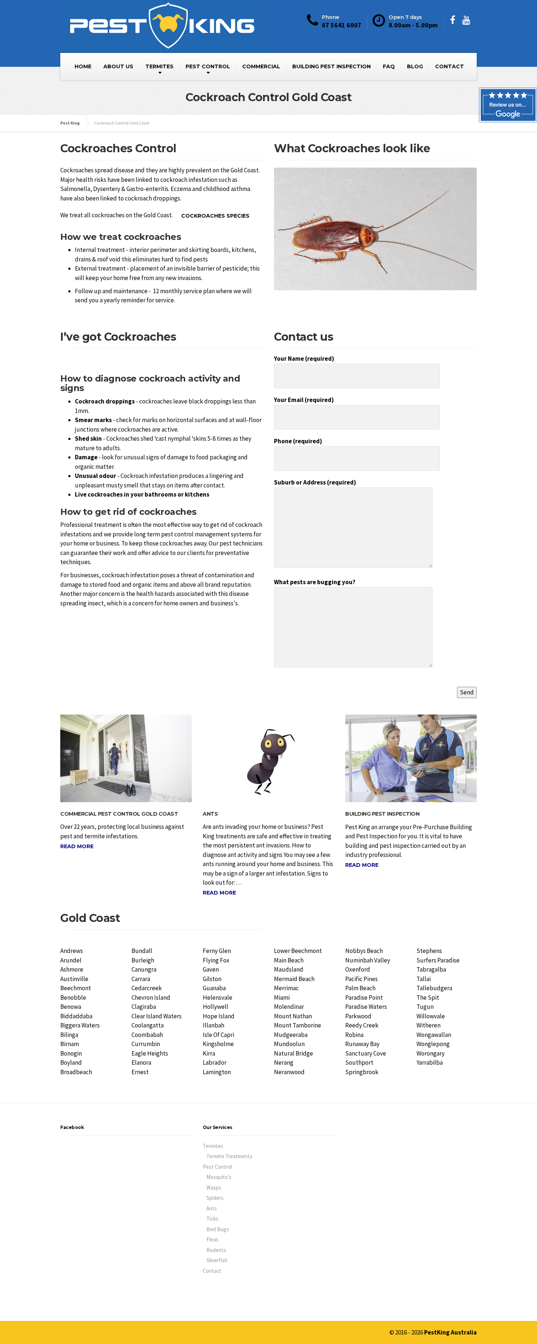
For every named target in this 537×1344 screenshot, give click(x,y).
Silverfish (217, 1260)
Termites (213, 1145)
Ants (210, 814)
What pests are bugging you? (314, 582)
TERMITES (159, 66)
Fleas (212, 1239)
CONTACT (449, 66)
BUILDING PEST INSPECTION (331, 66)
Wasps (213, 1187)
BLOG (415, 66)
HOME (83, 66)
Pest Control (217, 1166)
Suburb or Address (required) (315, 482)
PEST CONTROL (208, 66)
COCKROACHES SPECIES (215, 215)
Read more (77, 846)
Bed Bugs (217, 1229)
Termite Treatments (229, 1156)
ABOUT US (118, 66)
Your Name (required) (304, 359)
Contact (212, 1270)
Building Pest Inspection (382, 814)
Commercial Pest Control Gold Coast (119, 814)
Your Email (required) (304, 400)
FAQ (389, 66)
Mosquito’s (219, 1176)
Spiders (215, 1197)
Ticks (212, 1218)
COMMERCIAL (261, 66)
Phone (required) (298, 441)
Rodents (216, 1250)
